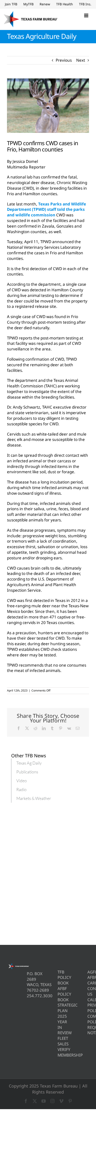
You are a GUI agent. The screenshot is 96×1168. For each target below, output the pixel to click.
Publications (27, 771)
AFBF (88, 977)
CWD (12, 568)
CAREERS (88, 983)
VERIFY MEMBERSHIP (58, 1052)
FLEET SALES (58, 1041)
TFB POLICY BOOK (58, 977)
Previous (64, 60)
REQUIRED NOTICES (88, 1030)
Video (21, 780)
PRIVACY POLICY (88, 1007)
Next (80, 60)
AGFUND (88, 972)
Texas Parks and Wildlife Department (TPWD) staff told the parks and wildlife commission (46, 209)
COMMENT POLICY (88, 1019)
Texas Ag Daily (29, 762)
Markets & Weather (33, 798)
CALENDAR (88, 999)
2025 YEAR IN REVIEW (58, 1024)
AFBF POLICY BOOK (58, 994)
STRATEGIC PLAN (58, 1007)
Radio (21, 789)
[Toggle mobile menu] (86, 15)
